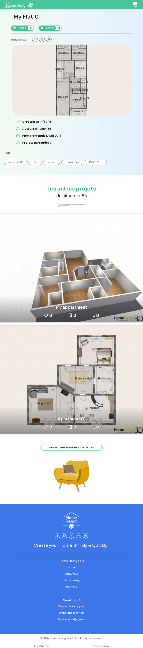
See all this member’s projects (71, 447)
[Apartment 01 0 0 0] (71, 379)
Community (71, 580)
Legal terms (41, 646)
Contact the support (71, 606)
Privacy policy (100, 646)
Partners (71, 586)
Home (72, 567)
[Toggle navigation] (135, 4)
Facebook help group (71, 619)
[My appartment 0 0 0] (71, 267)
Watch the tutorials (71, 612)
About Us (71, 573)
